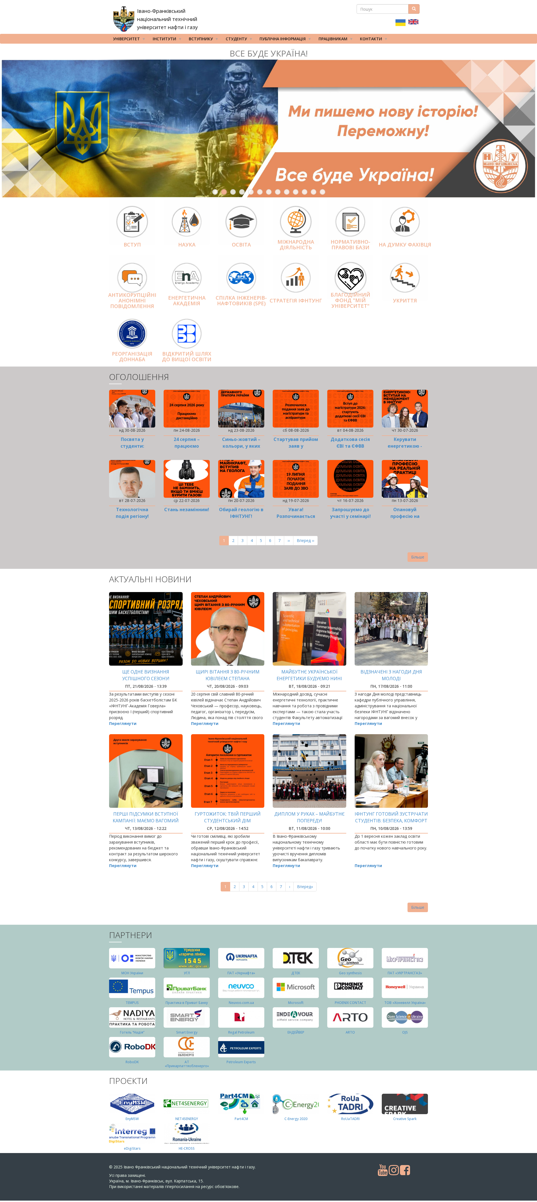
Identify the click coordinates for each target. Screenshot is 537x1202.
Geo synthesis (350, 973)
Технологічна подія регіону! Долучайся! (132, 516)
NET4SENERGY (186, 1118)
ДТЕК (295, 973)
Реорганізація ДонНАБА (132, 356)
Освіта (241, 244)
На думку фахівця (405, 244)
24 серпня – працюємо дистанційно (187, 446)
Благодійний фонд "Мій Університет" (350, 300)
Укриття (405, 300)
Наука (187, 244)
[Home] (123, 19)
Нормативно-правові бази (350, 244)
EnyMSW (132, 1118)
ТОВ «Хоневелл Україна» (405, 1002)
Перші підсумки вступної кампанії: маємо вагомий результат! (146, 820)
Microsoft (295, 1002)
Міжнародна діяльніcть (295, 244)
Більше (417, 557)
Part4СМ (241, 1118)
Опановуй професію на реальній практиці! (405, 516)
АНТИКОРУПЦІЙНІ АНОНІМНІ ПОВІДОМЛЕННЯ (132, 301)
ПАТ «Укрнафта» (241, 973)
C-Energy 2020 (295, 1118)
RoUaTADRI (350, 1118)
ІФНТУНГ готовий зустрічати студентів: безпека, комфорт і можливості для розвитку (391, 820)
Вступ (132, 244)
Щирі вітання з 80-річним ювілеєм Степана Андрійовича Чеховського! (228, 678)
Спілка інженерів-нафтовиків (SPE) (241, 300)
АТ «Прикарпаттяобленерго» (187, 1064)
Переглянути (122, 723)
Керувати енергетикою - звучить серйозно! (405, 446)
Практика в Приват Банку (187, 1002)
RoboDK (132, 1062)
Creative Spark (404, 1118)
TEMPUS (132, 1002)
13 (322, 192)
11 (304, 192)
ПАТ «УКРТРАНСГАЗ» (405, 973)
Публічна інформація (281, 40)
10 (295, 192)
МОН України (132, 973)
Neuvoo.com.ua (241, 1002)
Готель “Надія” (132, 1032)
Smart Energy (186, 1032)
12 (313, 192)
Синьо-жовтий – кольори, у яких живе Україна (241, 446)
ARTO (350, 1032)
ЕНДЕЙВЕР (296, 1032)
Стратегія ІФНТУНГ (296, 300)
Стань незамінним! (186, 509)
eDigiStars (132, 1148)
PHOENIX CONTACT (350, 1002)
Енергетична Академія (187, 300)
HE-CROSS (187, 1148)
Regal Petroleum (241, 1032)
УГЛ (187, 973)
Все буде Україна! (269, 53)
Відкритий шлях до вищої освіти (186, 356)
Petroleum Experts (241, 1062)
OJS (405, 1032)
